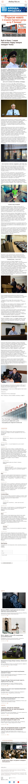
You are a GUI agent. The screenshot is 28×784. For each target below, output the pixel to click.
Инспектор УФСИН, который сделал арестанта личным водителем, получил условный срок (13, 610)
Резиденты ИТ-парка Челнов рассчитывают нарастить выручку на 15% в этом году (12, 680)
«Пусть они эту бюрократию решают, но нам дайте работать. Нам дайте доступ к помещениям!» (13, 728)
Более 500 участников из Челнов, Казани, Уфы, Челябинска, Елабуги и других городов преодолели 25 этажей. (13, 722)
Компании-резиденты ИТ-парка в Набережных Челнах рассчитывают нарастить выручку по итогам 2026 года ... (12, 684)
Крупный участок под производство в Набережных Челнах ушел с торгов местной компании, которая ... (14, 701)
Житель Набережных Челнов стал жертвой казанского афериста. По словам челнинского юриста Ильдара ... (14, 664)
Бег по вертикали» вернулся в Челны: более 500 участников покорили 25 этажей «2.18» (12, 719)
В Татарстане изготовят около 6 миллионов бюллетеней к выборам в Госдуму (13, 689)
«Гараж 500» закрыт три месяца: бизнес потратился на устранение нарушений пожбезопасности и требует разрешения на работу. (13, 731)
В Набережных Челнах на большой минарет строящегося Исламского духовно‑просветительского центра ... (12, 639)
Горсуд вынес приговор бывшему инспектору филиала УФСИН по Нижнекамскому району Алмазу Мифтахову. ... (14, 613)
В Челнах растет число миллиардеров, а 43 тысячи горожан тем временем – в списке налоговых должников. (14, 713)
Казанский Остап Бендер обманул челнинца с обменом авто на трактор (14, 661)
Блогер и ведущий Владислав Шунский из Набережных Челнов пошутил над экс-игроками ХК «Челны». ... (13, 675)
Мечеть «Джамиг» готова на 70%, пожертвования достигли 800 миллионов (12, 636)
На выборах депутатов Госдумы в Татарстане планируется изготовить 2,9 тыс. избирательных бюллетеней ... (12, 692)
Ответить (3, 434)
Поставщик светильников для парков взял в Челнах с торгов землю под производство (12, 698)
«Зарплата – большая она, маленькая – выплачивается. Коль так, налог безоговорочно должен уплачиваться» (12, 709)
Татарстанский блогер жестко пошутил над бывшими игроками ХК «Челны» (12, 672)
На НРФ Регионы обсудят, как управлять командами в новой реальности (14, 761)
